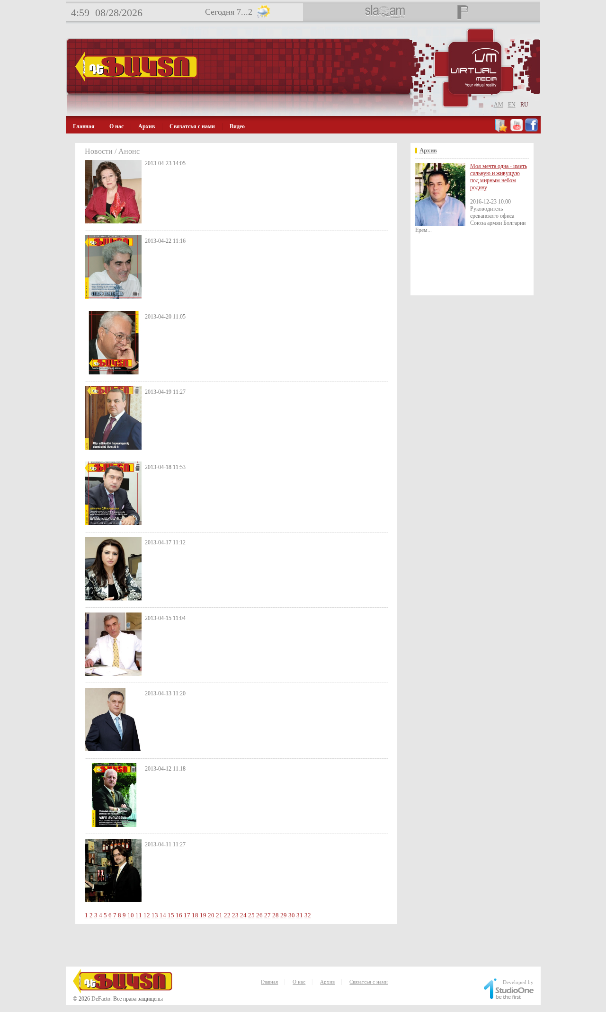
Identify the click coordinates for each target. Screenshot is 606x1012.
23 (235, 915)
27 (267, 915)
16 (179, 915)
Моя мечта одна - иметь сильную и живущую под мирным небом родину (498, 177)
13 (155, 915)
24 (243, 915)
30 (291, 915)
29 (283, 915)
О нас (116, 126)
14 (163, 915)
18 (195, 915)
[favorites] (501, 130)
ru (524, 104)
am (498, 104)
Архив (146, 126)
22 (227, 915)
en (512, 104)
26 (259, 915)
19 (203, 915)
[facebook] (531, 130)
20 (211, 915)
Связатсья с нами (192, 126)
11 (138, 915)
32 (307, 915)
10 (130, 915)
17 (187, 915)
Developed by (518, 982)
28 (275, 915)
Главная (84, 126)
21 (219, 915)
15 (171, 915)
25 (251, 915)
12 (146, 915)
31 (299, 915)
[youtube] (516, 130)
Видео (237, 126)
